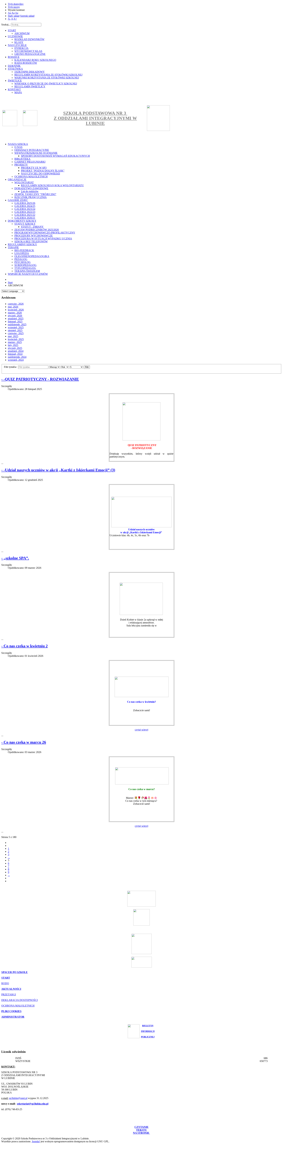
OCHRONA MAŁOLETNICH (18, 1005)
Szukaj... (5, 24)
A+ (15, 18)
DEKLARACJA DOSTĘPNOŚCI (19, 1000)
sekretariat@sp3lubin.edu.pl (32, 1103)
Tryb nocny (14, 7)
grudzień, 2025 (15, 318)
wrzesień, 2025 (16, 327)
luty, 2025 (13, 345)
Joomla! (36, 1141)
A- (9, 18)
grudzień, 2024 (15, 351)
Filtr (87, 367)
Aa (9, 12)
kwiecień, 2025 (16, 339)
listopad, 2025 (15, 321)
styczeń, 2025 (15, 348)
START (5, 977)
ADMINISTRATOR (12, 1016)
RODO (5, 983)
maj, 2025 (13, 336)
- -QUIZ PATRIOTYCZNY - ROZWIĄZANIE (40, 379)
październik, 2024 (17, 357)
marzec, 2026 (15, 312)
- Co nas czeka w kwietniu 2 (24, 646)
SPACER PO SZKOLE (14, 972)
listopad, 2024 (15, 354)
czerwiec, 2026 (16, 303)
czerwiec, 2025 (16, 333)
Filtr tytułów (10, 367)
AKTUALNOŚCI (11, 989)
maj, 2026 (13, 306)
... (9, 857)
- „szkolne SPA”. (15, 558)
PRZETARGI (8, 994)
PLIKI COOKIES (11, 1011)
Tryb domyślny (16, 4)
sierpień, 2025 (15, 330)
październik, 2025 (17, 324)
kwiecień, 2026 (16, 309)
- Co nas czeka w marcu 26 (23, 742)
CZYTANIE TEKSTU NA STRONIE (141, 1130)
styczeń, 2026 (15, 315)
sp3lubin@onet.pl (18, 1098)
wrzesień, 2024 (16, 359)
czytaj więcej (141, 729)
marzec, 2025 (15, 342)
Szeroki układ (27, 15)
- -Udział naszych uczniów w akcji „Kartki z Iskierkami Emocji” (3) (58, 470)
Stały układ (13, 15)
